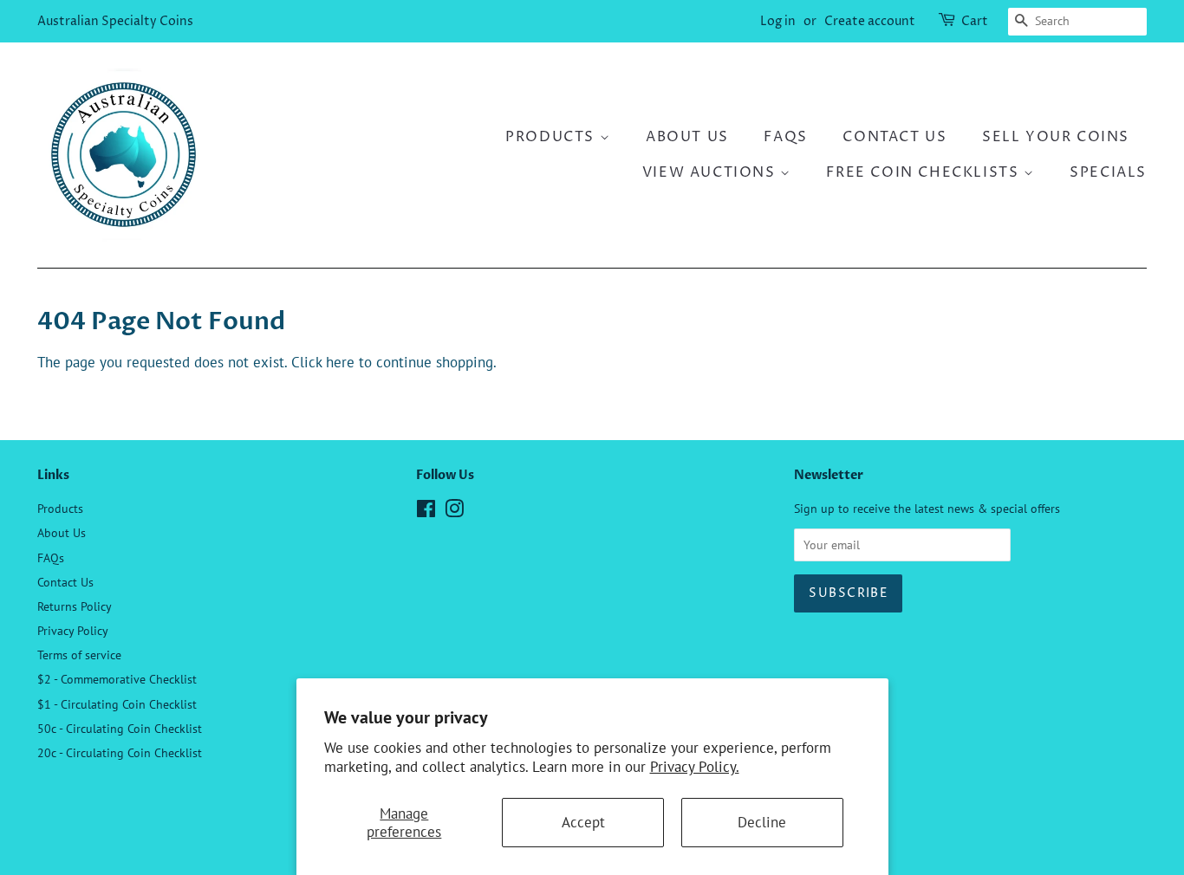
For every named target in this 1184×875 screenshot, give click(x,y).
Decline (762, 822)
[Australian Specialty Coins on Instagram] (454, 511)
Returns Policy (74, 606)
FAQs (785, 136)
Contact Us (894, 136)
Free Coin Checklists (925, 172)
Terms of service (79, 654)
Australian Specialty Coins (115, 21)
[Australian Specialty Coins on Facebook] (426, 511)
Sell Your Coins (1055, 136)
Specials (1108, 172)
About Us (687, 136)
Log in (778, 21)
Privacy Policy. (694, 766)
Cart (974, 21)
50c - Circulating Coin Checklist (119, 728)
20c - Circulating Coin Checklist (119, 752)
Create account (869, 21)
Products (552, 136)
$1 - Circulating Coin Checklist (117, 704)
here (340, 362)
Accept (583, 822)
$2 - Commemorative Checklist (117, 679)
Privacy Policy (72, 630)
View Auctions (711, 172)
